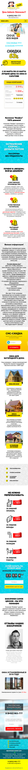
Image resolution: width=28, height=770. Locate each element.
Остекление (10, 46)
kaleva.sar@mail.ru (16, 763)
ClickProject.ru (19, 768)
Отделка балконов (14, 745)
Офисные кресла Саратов (18, 757)
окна (20, 43)
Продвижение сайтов (10, 768)
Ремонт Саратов (7, 757)
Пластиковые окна (14, 741)
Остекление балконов (14, 743)
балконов (19, 46)
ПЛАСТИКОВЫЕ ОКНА (15, 468)
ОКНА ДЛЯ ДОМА (14, 480)
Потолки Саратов (21, 754)
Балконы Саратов (18, 755)
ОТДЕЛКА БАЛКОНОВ (15, 472)
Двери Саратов (9, 755)
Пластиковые (11, 43)
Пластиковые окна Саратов (9, 754)
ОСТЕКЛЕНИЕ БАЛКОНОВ (13, 477)
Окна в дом (12, 747)
